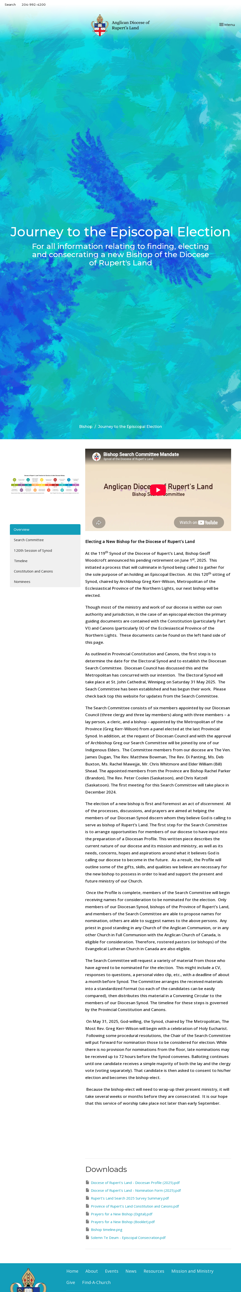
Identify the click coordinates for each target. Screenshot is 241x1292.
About (91, 1271)
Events (111, 1271)
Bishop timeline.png (106, 1229)
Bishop (85, 426)
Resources (154, 1271)
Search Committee (29, 539)
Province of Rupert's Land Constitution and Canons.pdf (135, 1206)
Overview (21, 529)
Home (72, 1271)
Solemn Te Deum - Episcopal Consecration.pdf (128, 1237)
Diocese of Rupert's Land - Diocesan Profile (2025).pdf (135, 1182)
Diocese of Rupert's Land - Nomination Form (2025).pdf (136, 1190)
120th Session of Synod (33, 550)
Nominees (22, 581)
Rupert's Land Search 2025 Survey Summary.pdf (130, 1198)
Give (70, 1282)
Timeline (21, 560)
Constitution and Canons (33, 571)
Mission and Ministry (192, 1271)
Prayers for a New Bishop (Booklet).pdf (123, 1221)
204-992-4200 (34, 4)
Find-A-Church (96, 1282)
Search (10, 4)
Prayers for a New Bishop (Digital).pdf (121, 1214)
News (131, 1271)
